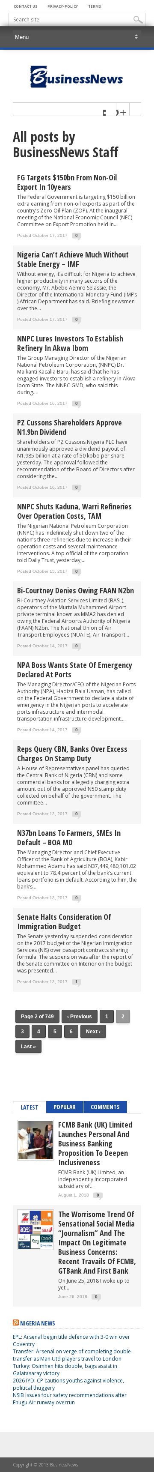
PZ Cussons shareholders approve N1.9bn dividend (69, 427)
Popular (64, 1107)
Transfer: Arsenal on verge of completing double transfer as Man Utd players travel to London (72, 1355)
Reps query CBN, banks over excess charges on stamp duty (72, 753)
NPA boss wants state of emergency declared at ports (74, 669)
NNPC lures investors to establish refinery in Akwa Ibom (70, 343)
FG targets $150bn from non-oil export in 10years (67, 182)
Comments (105, 1107)
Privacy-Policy (62, 6)
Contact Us (25, 6)
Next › (93, 1032)
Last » (28, 1047)
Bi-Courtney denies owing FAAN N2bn (75, 590)
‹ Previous (79, 1017)
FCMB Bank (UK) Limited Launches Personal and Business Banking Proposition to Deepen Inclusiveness (95, 1143)
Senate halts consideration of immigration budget (64, 921)
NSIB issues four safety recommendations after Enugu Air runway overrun (70, 1398)
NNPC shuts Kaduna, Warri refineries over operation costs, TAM (74, 511)
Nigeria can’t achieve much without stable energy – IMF (73, 259)
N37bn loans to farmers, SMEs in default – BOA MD (69, 837)
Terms (94, 6)
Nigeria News (37, 1323)
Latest (29, 1107)
